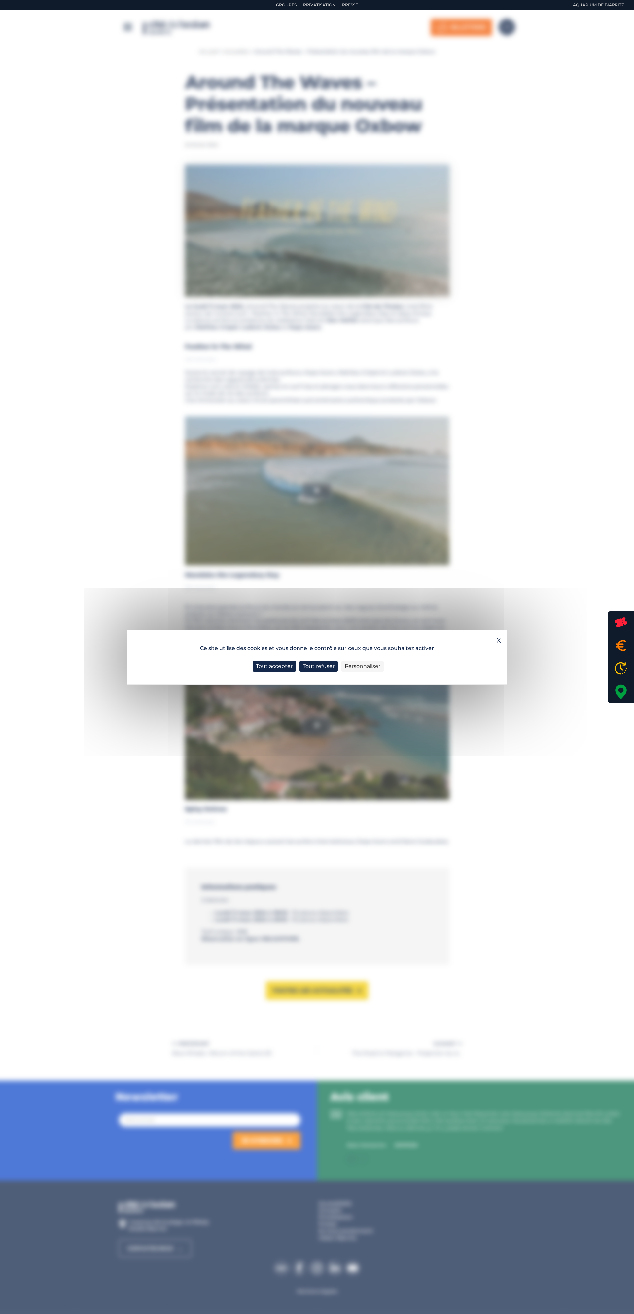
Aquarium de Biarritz (598, 4)
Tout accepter (274, 666)
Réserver (620, 622)
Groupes (286, 4)
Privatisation (319, 4)
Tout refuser (319, 666)
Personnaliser (362, 666)
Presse (350, 4)
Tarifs (620, 645)
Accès (620, 691)
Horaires (620, 668)
